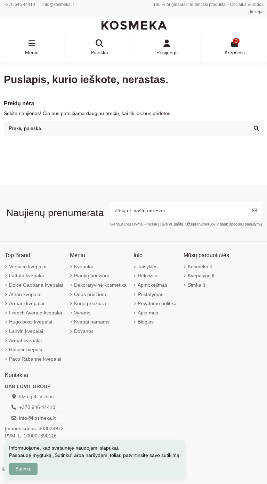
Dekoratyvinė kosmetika (100, 285)
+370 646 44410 (20, 4)
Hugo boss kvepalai (30, 322)
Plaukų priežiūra (92, 275)
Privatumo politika (157, 303)
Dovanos (84, 331)
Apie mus (148, 312)
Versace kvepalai (27, 266)
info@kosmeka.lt (58, 4)
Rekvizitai (148, 275)
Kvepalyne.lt (201, 275)
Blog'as (146, 322)
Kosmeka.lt (200, 266)
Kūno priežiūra (90, 303)
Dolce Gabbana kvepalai (36, 285)
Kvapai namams (92, 322)
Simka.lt (196, 285)
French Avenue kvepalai (35, 312)
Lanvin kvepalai (26, 331)
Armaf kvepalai (25, 340)
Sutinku (23, 468)
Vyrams (82, 312)
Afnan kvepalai (25, 294)
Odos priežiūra (90, 294)
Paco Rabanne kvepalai (35, 359)
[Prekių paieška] (256, 128)
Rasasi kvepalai (26, 349)
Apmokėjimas (152, 285)
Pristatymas (150, 294)
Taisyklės (147, 266)
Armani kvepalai (26, 303)
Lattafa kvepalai (26, 275)
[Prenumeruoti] (254, 210)
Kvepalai (83, 266)
